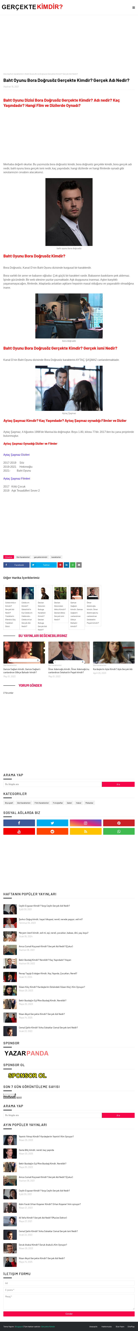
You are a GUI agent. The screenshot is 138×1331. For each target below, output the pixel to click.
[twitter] (52, 823)
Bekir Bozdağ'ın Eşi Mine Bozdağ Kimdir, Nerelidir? (42, 1000)
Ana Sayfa (7, 74)
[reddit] (52, 831)
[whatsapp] (119, 831)
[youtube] (19, 831)
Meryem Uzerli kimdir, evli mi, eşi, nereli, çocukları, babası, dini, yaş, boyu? (53, 932)
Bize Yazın (120, 1326)
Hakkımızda (106, 1326)
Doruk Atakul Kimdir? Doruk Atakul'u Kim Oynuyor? (43, 1244)
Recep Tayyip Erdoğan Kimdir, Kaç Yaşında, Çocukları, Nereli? (48, 973)
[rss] (85, 831)
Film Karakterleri (42, 803)
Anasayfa (93, 1326)
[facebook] (19, 823)
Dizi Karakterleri (23, 557)
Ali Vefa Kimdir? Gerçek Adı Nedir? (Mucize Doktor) (43, 1217)
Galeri (69, 803)
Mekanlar (89, 803)
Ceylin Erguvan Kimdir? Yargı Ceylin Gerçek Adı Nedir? (44, 905)
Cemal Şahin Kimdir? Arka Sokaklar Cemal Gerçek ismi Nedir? (48, 1027)
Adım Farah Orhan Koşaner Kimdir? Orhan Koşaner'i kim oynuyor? (50, 1204)
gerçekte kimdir (40, 557)
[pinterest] (119, 823)
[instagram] (85, 823)
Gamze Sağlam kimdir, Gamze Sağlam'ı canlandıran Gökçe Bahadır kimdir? (21, 671)
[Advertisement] (69, 43)
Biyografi (9, 803)
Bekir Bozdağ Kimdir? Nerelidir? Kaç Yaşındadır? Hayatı (45, 960)
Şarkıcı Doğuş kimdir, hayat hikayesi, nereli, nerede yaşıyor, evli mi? (51, 919)
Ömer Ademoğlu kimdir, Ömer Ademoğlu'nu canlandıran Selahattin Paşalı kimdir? (68, 671)
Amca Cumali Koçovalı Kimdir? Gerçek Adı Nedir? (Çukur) (46, 946)
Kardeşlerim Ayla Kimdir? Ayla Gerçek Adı (112, 669)
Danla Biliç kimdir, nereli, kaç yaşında (36, 1150)
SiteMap (131, 1326)
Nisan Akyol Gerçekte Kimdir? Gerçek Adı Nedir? (42, 1014)
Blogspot (19, 1326)
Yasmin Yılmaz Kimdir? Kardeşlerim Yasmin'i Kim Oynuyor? (46, 1136)
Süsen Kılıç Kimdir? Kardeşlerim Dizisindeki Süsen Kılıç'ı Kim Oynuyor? (52, 987)
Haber (78, 803)
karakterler (18, 74)
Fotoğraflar (58, 803)
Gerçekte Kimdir (48, 1326)
